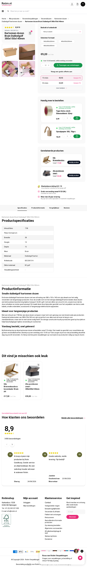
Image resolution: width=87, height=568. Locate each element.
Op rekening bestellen (52, 525)
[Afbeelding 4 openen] (27, 69)
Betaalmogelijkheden (52, 509)
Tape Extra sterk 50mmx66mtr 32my (64, 112)
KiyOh (29, 564)
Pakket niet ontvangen (53, 514)
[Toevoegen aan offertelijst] (17, 365)
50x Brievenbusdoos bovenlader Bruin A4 (59, 159)
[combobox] (47, 11)
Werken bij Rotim (51, 536)
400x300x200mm (66, 41)
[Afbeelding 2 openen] (27, 52)
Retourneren (49, 517)
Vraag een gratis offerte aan (61, 71)
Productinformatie (38, 208)
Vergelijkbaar (54, 208)
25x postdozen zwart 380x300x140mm (59, 172)
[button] (72, 4)
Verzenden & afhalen (52, 512)
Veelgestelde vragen (52, 506)
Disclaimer (48, 539)
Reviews (67, 208)
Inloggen (26, 503)
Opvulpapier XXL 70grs (66, 132)
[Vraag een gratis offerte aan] (30, 33)
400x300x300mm (49, 45)
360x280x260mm (49, 41)
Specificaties (22, 208)
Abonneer (72, 517)
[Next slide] (12, 444)
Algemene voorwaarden (53, 528)
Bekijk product (74, 162)
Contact (48, 503)
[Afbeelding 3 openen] (10, 69)
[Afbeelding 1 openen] (10, 52)
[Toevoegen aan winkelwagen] (76, 118)
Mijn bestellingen (29, 506)
